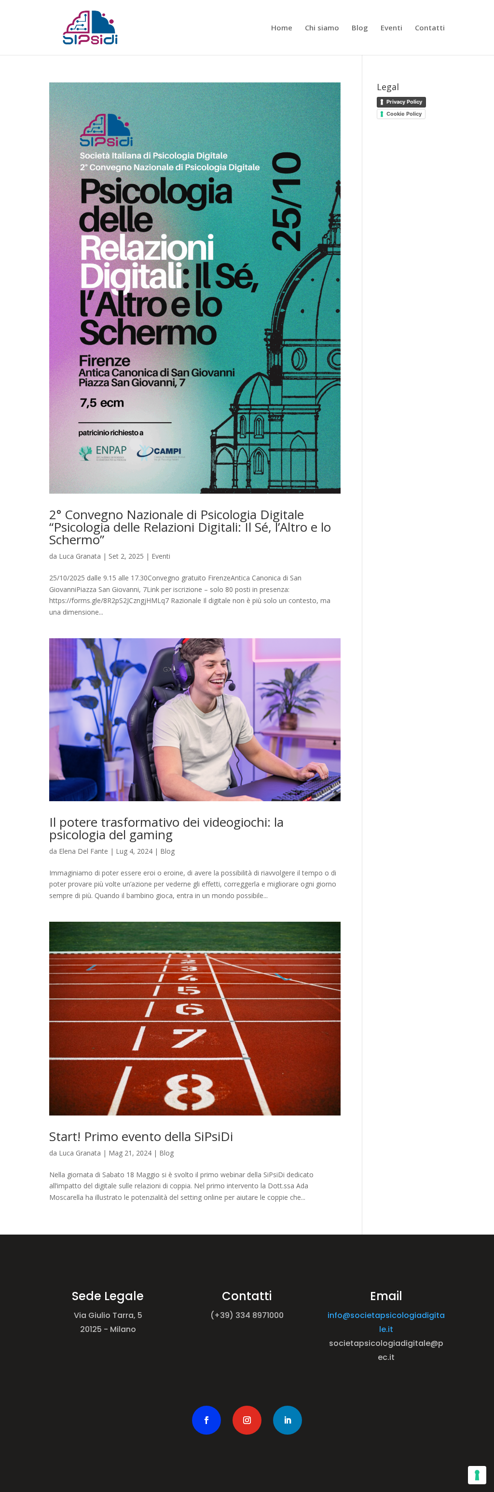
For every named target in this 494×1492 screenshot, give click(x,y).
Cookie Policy (404, 113)
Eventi (391, 28)
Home (281, 28)
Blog (360, 28)
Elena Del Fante (83, 851)
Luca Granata (80, 556)
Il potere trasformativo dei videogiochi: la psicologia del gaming (166, 828)
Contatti (430, 28)
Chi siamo (322, 28)
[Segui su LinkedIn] (287, 1420)
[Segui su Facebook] (206, 1420)
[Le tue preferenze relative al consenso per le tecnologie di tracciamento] (477, 1475)
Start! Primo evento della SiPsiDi (141, 1136)
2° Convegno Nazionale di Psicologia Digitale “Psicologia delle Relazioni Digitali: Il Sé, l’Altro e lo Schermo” (190, 527)
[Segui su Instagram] (247, 1420)
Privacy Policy (404, 101)
